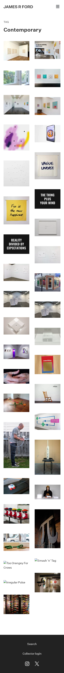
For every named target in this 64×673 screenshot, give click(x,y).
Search (32, 644)
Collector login (32, 653)
